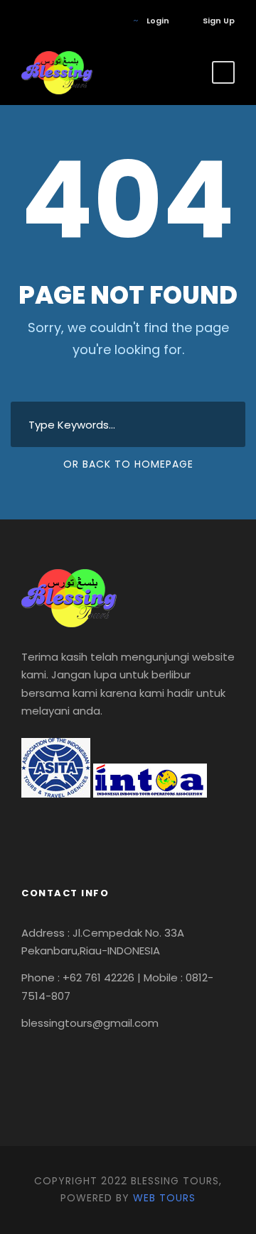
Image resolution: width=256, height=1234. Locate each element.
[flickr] (46, 20)
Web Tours (164, 1198)
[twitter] (67, 20)
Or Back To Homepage (128, 464)
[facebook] (24, 20)
